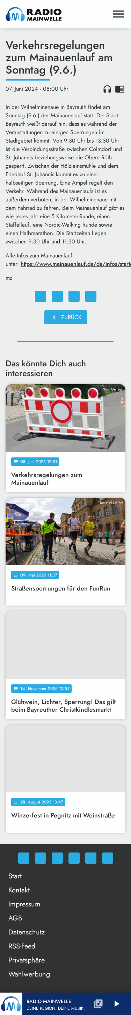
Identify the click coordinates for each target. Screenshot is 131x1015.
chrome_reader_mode (120, 89)
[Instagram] (57, 858)
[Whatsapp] (23, 858)
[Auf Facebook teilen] (40, 296)
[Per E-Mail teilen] (90, 296)
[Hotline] (107, 858)
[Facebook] (40, 858)
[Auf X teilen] (57, 296)
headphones (107, 89)
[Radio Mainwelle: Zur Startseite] (57, 14)
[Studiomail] (90, 858)
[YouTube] (74, 858)
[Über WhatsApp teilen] (74, 296)
